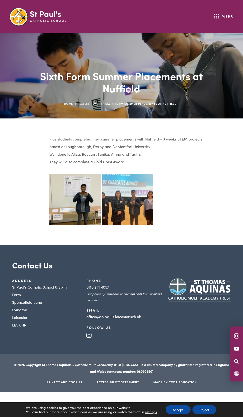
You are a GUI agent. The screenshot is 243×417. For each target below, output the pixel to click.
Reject (204, 409)
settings (151, 412)
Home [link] (68, 103)
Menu (228, 16)
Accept (178, 409)
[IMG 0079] (75, 199)
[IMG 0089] (127, 199)
